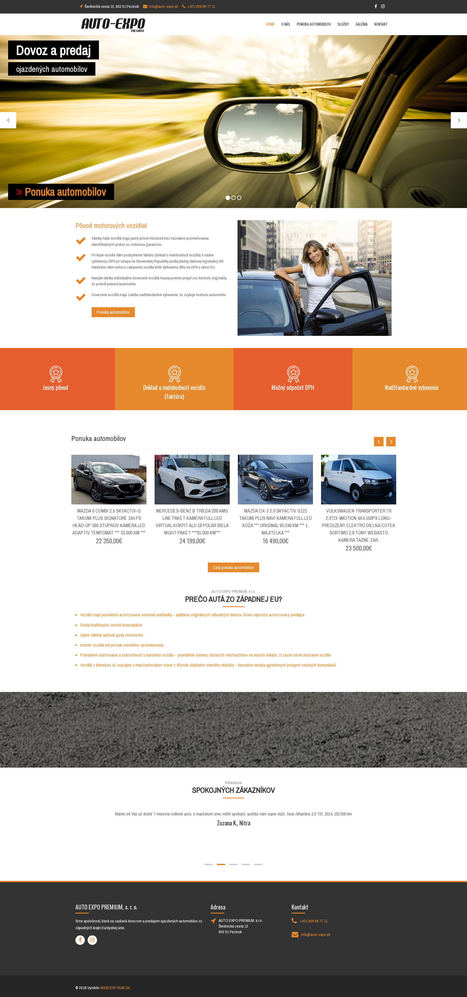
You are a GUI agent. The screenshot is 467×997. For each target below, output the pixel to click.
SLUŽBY (343, 24)
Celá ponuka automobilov (233, 567)
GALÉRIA (362, 24)
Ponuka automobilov (65, 192)
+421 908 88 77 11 (201, 6)
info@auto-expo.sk (163, 6)
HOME (270, 24)
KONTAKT (381, 24)
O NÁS (285, 24)
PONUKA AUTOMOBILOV (314, 24)
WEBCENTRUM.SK (115, 988)
